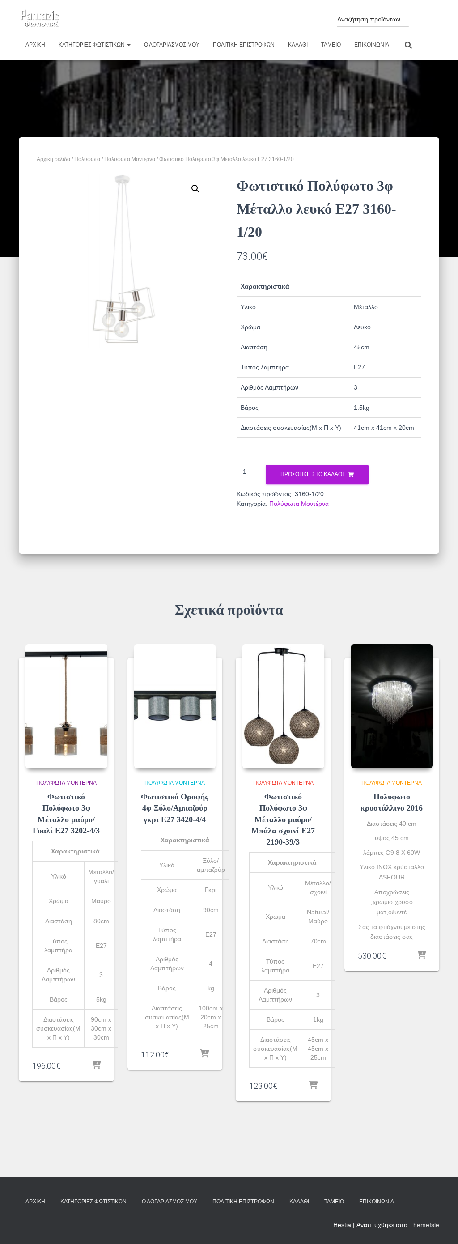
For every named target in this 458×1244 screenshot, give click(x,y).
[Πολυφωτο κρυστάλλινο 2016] (392, 706)
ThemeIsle (424, 1224)
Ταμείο (331, 45)
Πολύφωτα (87, 159)
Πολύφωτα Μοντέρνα (129, 159)
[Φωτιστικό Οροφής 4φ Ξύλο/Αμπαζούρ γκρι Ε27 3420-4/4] (175, 706)
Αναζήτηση (422, 16)
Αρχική (35, 45)
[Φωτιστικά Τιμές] (40, 19)
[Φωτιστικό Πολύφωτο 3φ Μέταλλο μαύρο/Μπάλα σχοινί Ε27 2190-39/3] (283, 706)
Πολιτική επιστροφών (244, 45)
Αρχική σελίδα (53, 159)
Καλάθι (298, 45)
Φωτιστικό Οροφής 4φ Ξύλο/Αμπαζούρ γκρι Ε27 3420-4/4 (174, 808)
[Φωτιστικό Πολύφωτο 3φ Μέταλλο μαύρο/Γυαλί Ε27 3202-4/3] (66, 706)
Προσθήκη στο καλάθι (312, 474)
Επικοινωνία (371, 45)
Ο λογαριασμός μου (171, 45)
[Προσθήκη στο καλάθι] (96, 1065)
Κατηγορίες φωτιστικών (92, 45)
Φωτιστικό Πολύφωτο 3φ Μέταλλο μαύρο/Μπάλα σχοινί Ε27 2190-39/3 (283, 819)
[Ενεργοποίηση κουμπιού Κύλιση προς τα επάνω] (440, 1226)
